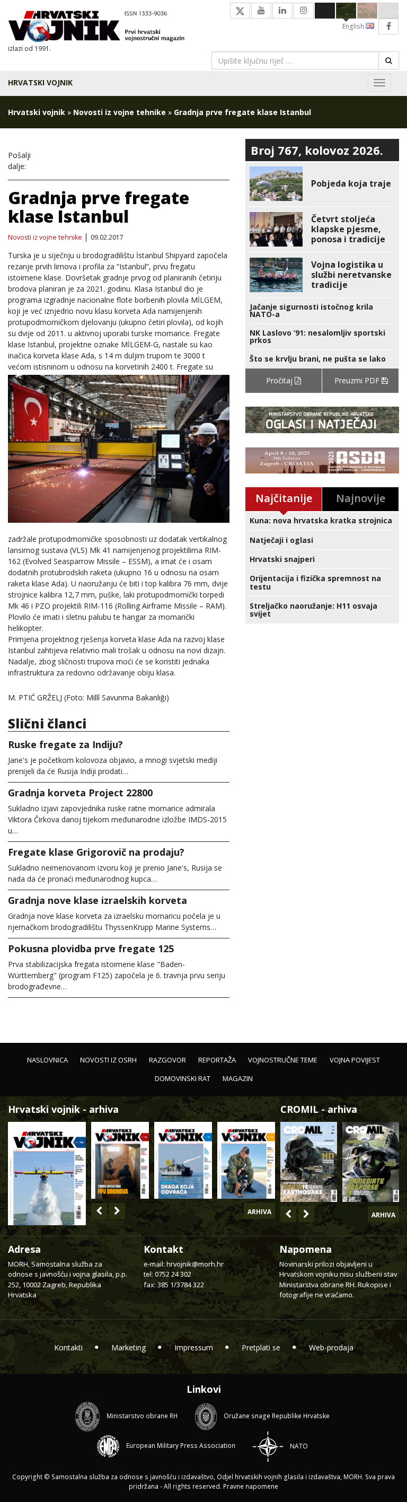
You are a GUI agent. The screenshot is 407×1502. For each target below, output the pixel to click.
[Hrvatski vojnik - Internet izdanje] (102, 27)
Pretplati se (261, 1347)
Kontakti (68, 1347)
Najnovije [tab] (360, 498)
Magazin (238, 1078)
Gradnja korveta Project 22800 (80, 792)
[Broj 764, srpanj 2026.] (183, 1160)
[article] (322, 183)
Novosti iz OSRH (108, 1060)
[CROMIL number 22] (370, 1162)
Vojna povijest (355, 1060)
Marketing (128, 1347)
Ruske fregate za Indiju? (65, 744)
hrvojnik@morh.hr (195, 1264)
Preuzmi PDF (358, 380)
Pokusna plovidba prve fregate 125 (91, 948)
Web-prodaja (331, 1347)
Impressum (193, 1347)
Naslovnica (47, 1060)
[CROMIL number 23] (308, 1162)
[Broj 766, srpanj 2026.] (47, 1172)
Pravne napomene (250, 1486)
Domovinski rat (182, 1078)
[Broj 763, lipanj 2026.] (246, 1160)
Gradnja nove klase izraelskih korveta (97, 900)
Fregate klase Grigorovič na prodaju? (96, 852)
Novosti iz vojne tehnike (119, 112)
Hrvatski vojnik (40, 82)
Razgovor (167, 1060)
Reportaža (217, 1060)
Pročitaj (280, 380)
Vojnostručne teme (282, 1060)
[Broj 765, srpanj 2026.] (120, 1160)
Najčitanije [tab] (283, 498)
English (354, 26)
